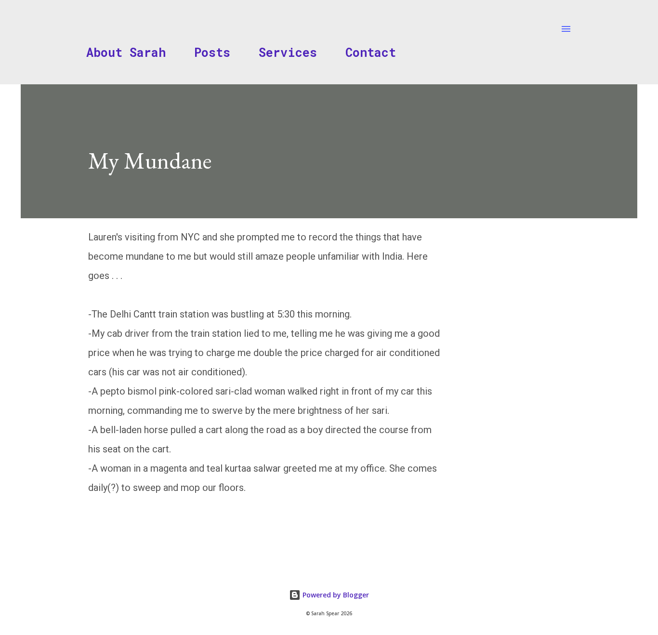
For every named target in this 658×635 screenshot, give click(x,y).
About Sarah (126, 52)
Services (288, 52)
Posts (212, 52)
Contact (370, 52)
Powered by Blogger (335, 594)
